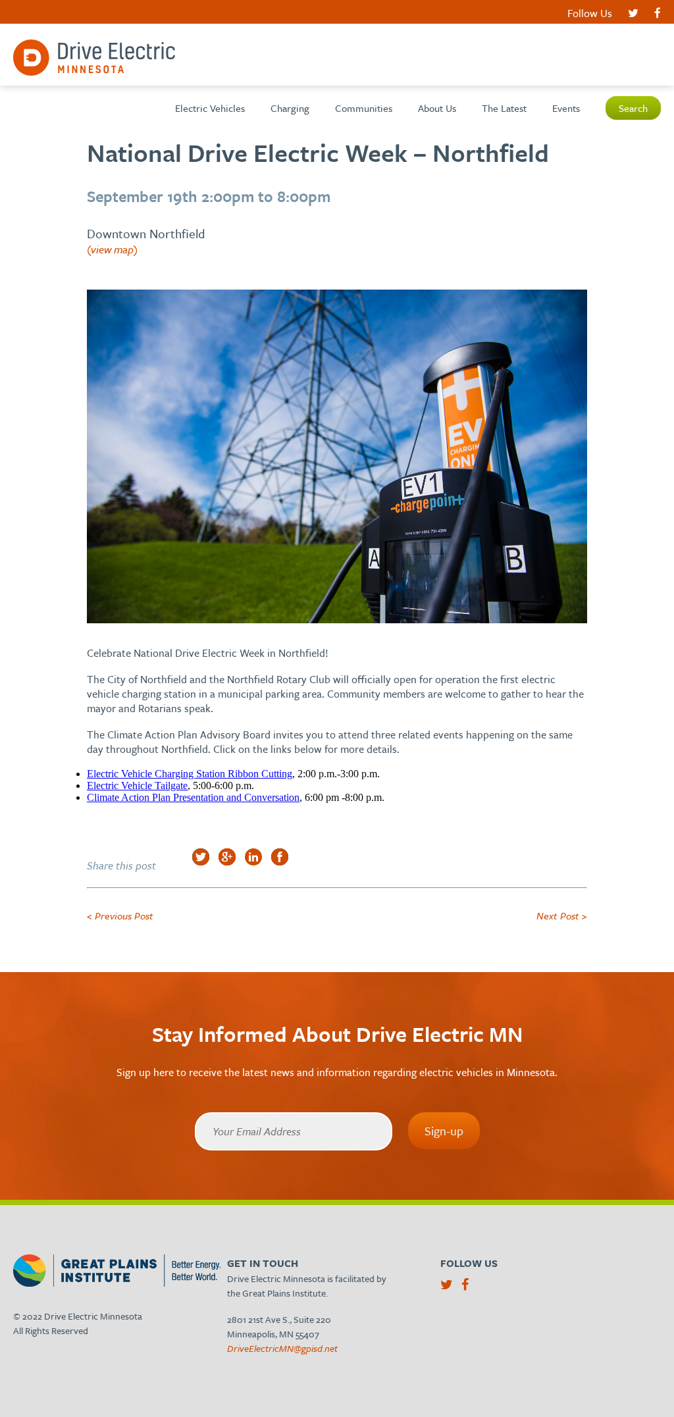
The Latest (504, 108)
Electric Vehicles (210, 108)
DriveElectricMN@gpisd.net (282, 1348)
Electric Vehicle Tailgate (137, 785)
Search (633, 108)
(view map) (112, 249)
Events (566, 108)
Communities (363, 108)
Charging (290, 108)
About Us (437, 108)
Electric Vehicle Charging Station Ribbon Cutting (189, 773)
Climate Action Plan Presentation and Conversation (193, 797)
